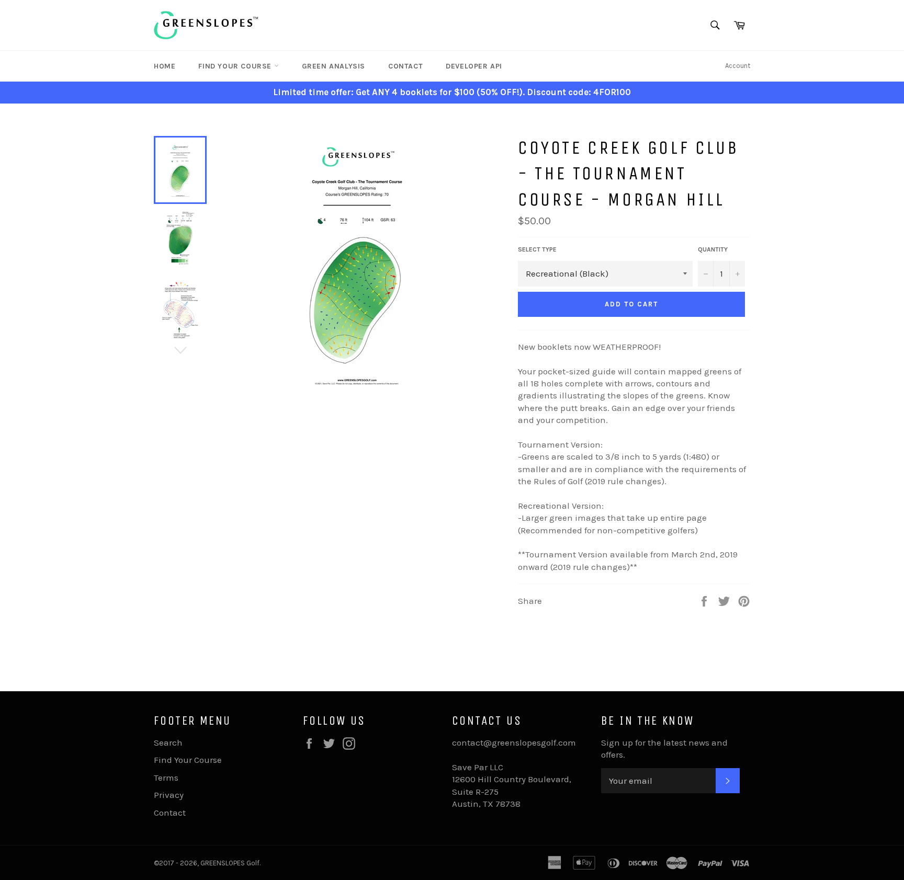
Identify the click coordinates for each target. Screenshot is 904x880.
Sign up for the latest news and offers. (664, 748)
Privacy (169, 795)
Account (737, 66)
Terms (166, 777)
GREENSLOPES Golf (229, 863)
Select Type (537, 249)
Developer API (474, 66)
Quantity (713, 249)
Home (164, 66)
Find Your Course (236, 66)
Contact (405, 66)
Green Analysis (333, 66)
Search (168, 742)
